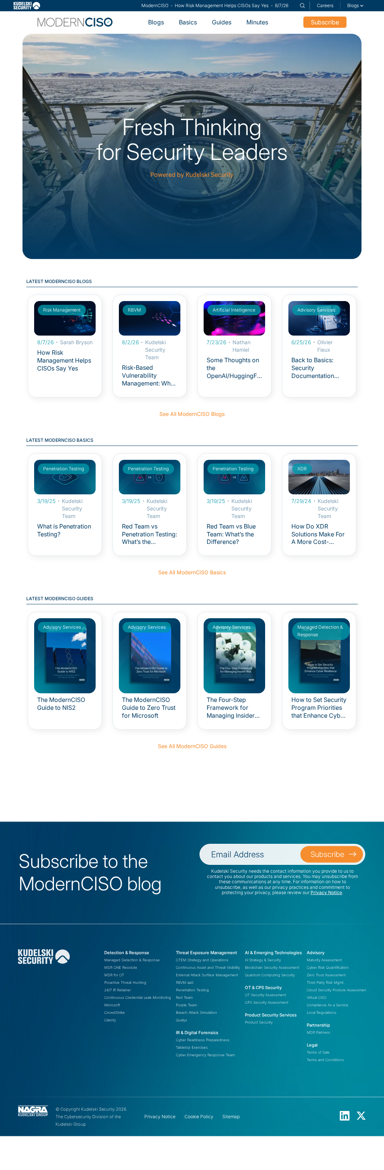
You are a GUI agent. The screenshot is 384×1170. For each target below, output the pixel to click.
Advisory (315, 952)
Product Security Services (271, 1015)
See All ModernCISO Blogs (192, 414)
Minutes (257, 22)
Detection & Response (126, 952)
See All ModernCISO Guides (192, 746)
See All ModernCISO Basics (192, 572)
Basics (188, 22)
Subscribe (325, 22)
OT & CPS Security (263, 987)
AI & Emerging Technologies (273, 952)
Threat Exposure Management (206, 952)
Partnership (318, 1025)
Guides (221, 22)
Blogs (156, 22)
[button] (355, 5)
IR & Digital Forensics (197, 1032)
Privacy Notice (326, 892)
